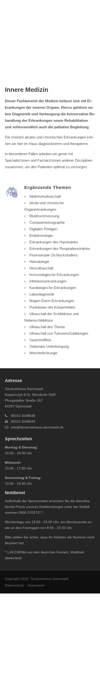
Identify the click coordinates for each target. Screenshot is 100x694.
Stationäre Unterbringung (49, 346)
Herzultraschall (41, 268)
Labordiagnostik (41, 294)
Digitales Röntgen (43, 229)
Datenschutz (14, 585)
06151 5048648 (23, 416)
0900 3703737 (30, 512)
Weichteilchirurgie (43, 353)
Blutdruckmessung (44, 216)
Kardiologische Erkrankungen (52, 288)
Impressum (36, 585)
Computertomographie (47, 222)
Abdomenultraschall (45, 196)
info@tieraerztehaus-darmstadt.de (37, 427)
